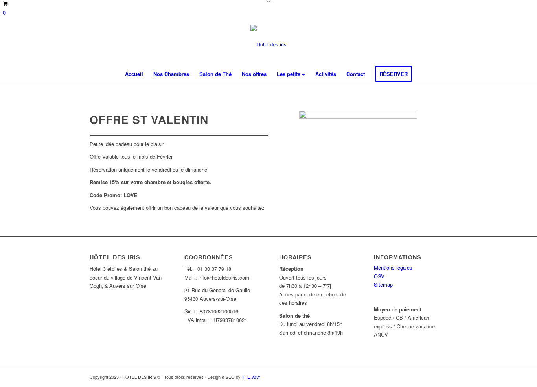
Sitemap (383, 284)
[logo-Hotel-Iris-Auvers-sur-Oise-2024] (268, 44)
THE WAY (251, 377)
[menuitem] (134, 74)
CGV (379, 276)
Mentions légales (393, 267)
